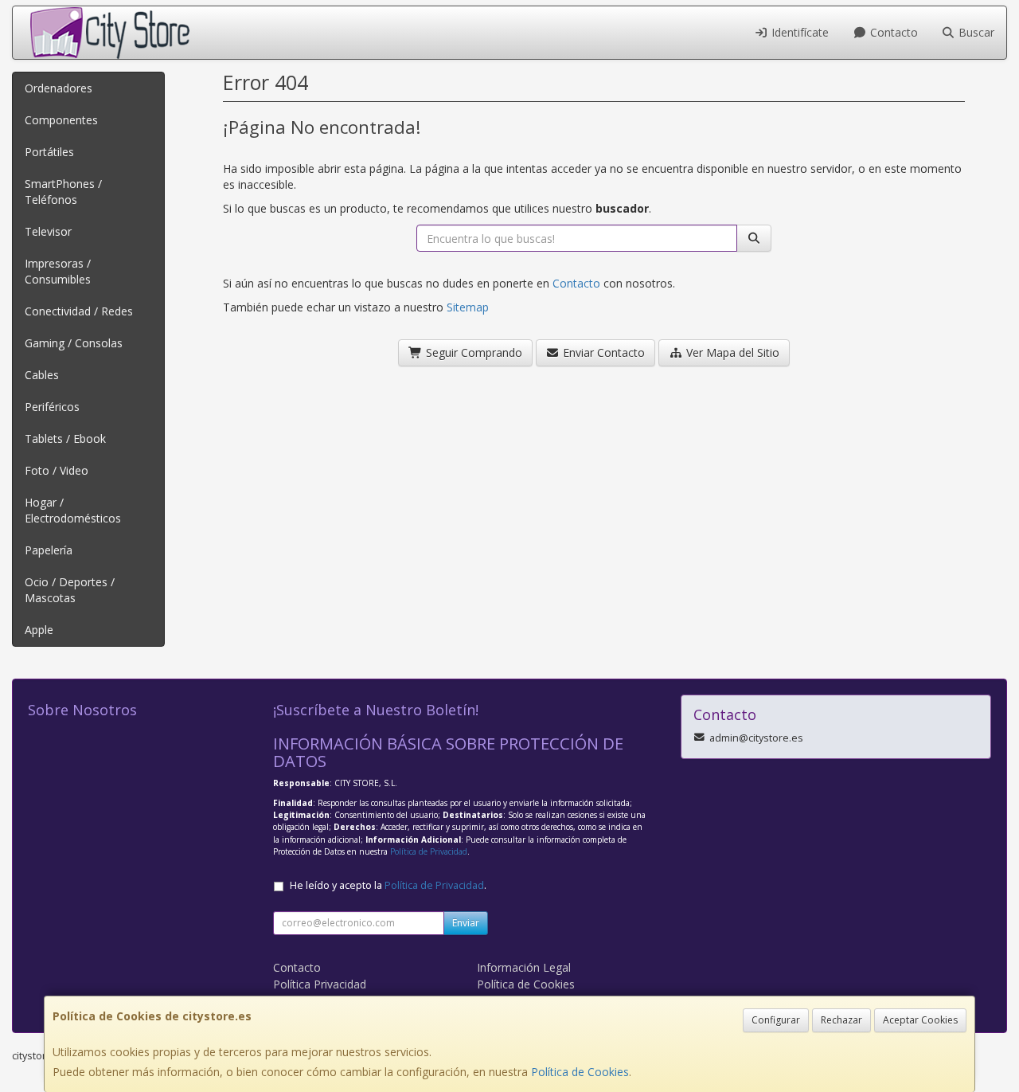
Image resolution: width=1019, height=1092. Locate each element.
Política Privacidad (319, 984)
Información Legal (524, 967)
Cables (42, 374)
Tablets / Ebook (65, 438)
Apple (39, 629)
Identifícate (798, 32)
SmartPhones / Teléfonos (63, 191)
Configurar (776, 1020)
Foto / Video (56, 470)
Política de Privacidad (428, 851)
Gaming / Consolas (74, 342)
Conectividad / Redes (79, 311)
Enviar (465, 923)
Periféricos (52, 406)
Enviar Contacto (602, 352)
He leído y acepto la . (388, 885)
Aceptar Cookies (920, 1020)
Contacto (892, 32)
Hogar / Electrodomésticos (73, 510)
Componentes (61, 119)
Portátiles (49, 151)
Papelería (48, 550)
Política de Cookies (580, 1071)
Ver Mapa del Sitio (731, 352)
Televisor (48, 231)
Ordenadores (58, 88)
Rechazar (841, 1020)
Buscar (974, 32)
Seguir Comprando (472, 352)
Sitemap (468, 307)
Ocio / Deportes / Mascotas (70, 589)
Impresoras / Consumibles (58, 271)
